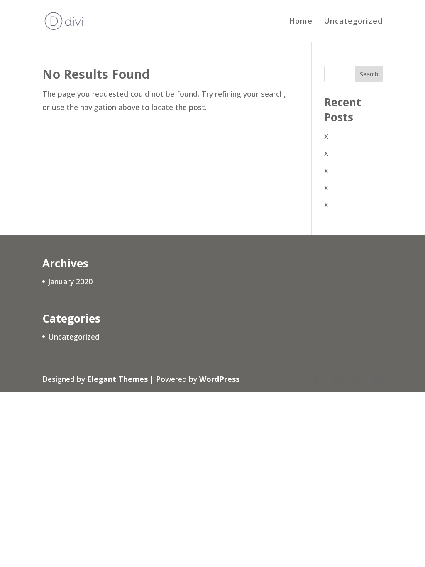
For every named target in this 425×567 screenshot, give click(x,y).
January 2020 (70, 281)
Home (301, 22)
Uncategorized (353, 22)
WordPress (219, 379)
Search (369, 74)
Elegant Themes (117, 379)
